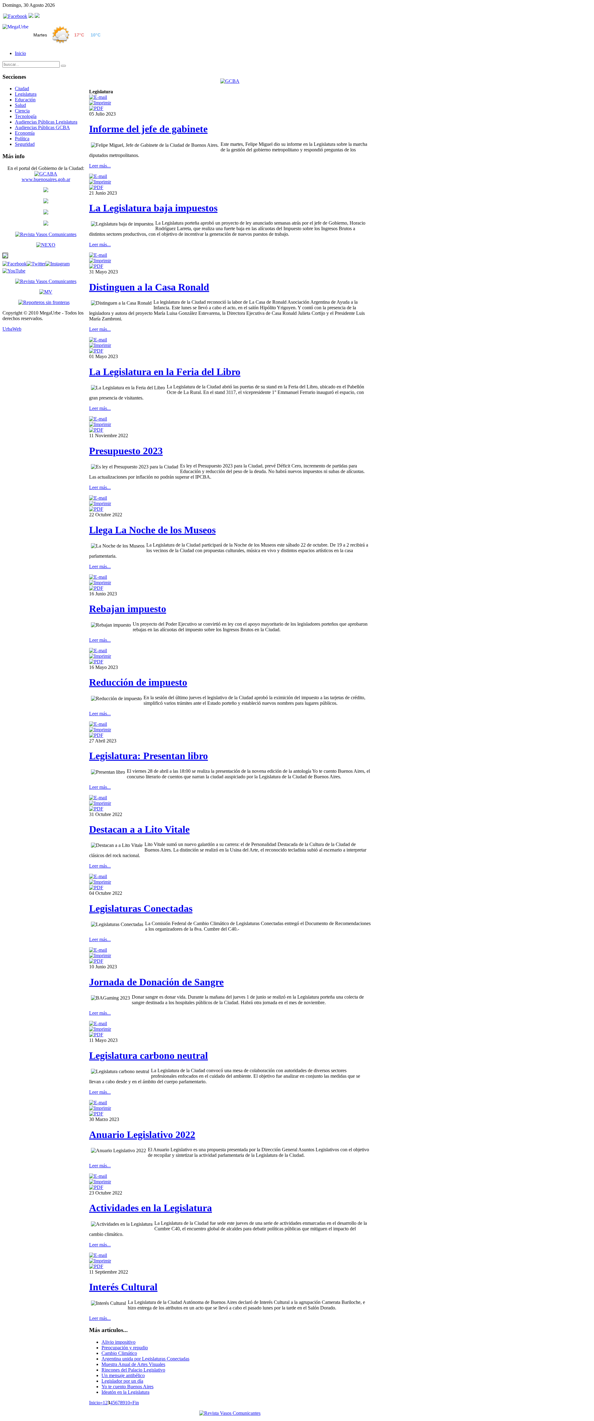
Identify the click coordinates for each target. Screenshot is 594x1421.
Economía (25, 133)
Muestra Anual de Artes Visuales (133, 1364)
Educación (25, 99)
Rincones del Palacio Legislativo (133, 1369)
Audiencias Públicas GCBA (42, 127)
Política (22, 138)
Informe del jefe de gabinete (148, 128)
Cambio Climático (119, 1353)
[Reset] (63, 66)
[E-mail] (98, 97)
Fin (135, 1402)
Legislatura (26, 94)
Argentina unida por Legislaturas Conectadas (145, 1358)
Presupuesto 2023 (126, 450)
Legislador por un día (122, 1381)
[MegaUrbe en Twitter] (31, 16)
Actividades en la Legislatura (150, 1207)
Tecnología (26, 116)
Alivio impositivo (118, 1342)
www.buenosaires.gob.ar (46, 179)
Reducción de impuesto (138, 682)
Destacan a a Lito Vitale (139, 829)
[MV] (45, 291)
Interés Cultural (123, 1286)
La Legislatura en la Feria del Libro (164, 371)
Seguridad (25, 144)
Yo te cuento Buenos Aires (127, 1386)
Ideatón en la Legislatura (125, 1392)
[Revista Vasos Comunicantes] (45, 234)
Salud (20, 105)
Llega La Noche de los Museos (152, 529)
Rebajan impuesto (127, 608)
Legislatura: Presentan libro (148, 755)
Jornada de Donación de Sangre (156, 982)
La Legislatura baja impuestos (153, 208)
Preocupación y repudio (124, 1347)
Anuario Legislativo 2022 (142, 1134)
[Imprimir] (100, 102)
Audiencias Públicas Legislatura (46, 122)
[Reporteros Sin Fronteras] (44, 302)
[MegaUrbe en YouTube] (37, 16)
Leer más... (100, 165)
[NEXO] (45, 244)
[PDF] (96, 108)
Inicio (20, 53)
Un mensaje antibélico (123, 1375)
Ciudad (22, 88)
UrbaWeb (11, 329)
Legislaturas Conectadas (140, 908)
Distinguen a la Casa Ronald (149, 287)
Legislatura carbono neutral (148, 1055)
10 (127, 1402)
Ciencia (22, 110)
